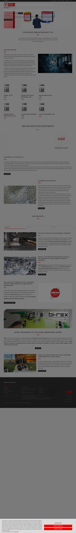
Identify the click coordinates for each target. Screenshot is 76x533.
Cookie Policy (16, 531)
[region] (38, 526)
